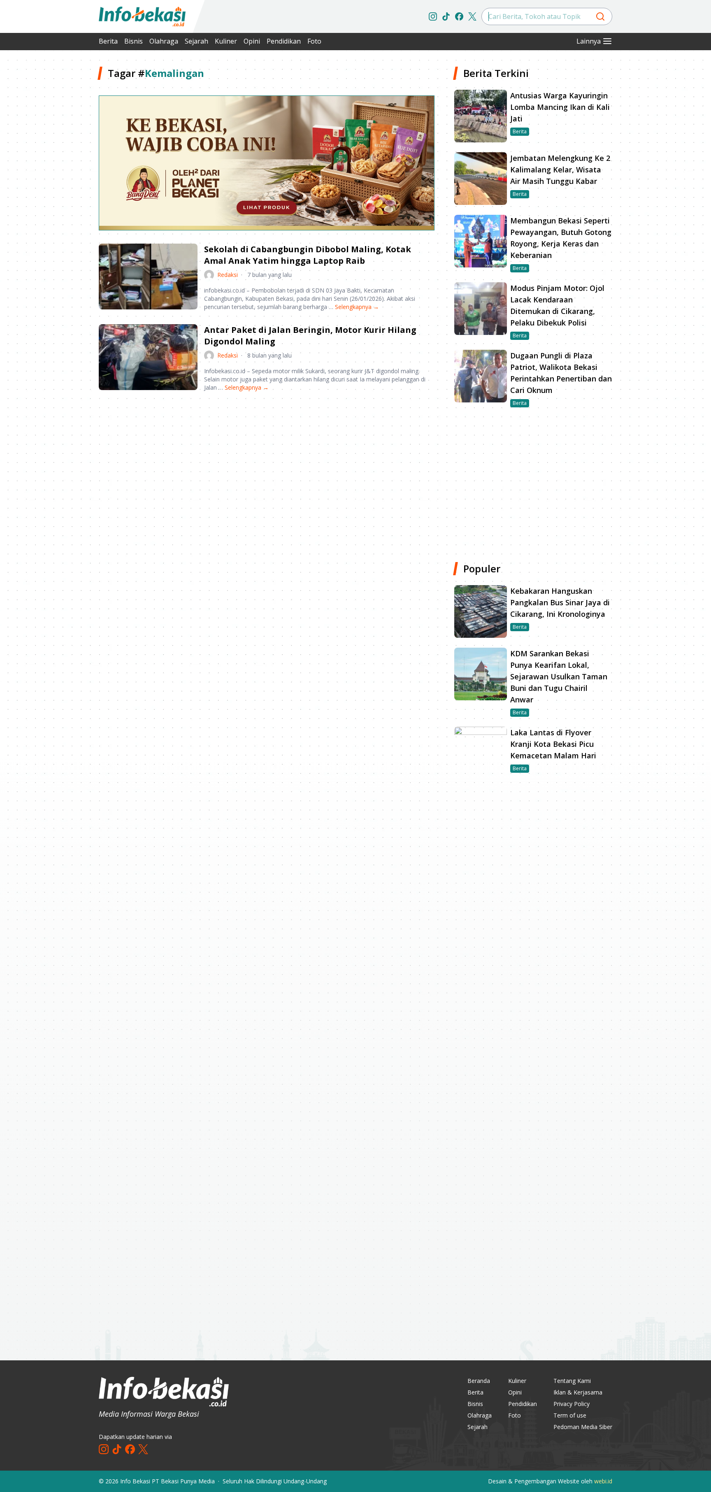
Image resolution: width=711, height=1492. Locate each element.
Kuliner (226, 41)
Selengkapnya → (357, 307)
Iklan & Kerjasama (577, 1392)
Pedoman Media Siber (582, 1427)
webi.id (603, 1481)
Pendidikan (284, 41)
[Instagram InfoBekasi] (433, 16)
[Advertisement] (55, 189)
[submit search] (600, 16)
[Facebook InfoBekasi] (459, 16)
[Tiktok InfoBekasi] (446, 16)
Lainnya (588, 41)
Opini (252, 41)
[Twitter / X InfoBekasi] (472, 16)
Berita (108, 41)
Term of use (569, 1415)
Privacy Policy (571, 1404)
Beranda (478, 1381)
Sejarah (196, 41)
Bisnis (133, 41)
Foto (314, 41)
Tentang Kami (572, 1381)
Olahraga (163, 41)
